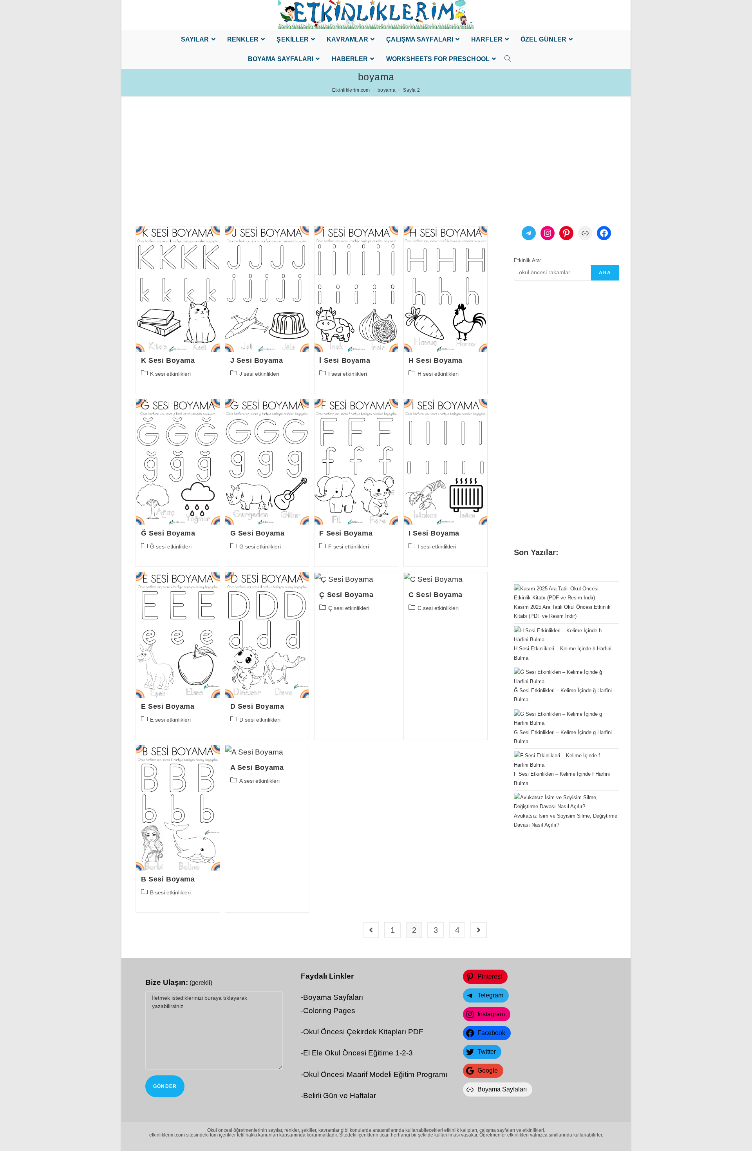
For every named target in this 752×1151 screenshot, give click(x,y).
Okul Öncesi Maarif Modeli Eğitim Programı (375, 1074)
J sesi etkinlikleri (259, 374)
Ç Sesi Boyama (346, 595)
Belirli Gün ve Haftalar (339, 1095)
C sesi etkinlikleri (438, 608)
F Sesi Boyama (345, 533)
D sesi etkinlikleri (259, 720)
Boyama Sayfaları (333, 997)
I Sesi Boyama (434, 533)
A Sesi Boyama (257, 767)
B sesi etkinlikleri (170, 892)
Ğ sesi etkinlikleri (171, 546)
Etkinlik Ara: (527, 260)
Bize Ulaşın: (178, 982)
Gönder (165, 1086)
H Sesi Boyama (436, 360)
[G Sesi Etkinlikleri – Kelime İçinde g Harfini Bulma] (563, 718)
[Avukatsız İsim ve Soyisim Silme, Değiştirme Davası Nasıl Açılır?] (563, 802)
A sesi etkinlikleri (259, 781)
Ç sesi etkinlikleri (348, 608)
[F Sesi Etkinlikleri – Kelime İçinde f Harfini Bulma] (563, 760)
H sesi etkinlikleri (438, 374)
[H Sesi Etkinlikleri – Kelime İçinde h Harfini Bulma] (563, 635)
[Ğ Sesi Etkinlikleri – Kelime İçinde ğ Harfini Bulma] (563, 677)
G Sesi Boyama (257, 533)
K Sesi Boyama (168, 360)
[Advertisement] (356, 151)
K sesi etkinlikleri (170, 374)
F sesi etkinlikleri (348, 546)
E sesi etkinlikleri (170, 720)
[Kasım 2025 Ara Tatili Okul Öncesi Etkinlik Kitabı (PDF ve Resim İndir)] (563, 593)
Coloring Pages (329, 1010)
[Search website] (506, 59)
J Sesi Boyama (256, 360)
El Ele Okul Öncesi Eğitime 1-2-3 (358, 1053)
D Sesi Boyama (257, 706)
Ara (605, 272)
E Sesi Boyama (168, 706)
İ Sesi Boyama (344, 360)
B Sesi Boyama (168, 879)
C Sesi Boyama (436, 595)
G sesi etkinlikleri (260, 546)
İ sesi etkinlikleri (347, 374)
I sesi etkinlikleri (437, 546)
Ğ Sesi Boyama (168, 533)
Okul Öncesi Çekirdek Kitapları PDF (363, 1032)
